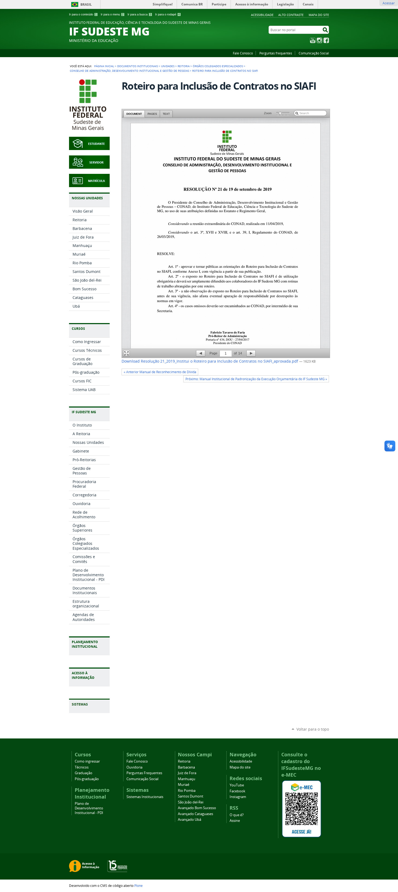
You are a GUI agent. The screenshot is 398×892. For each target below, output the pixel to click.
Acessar (389, 3)
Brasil (86, 4)
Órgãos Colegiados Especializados (218, 66)
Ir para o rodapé (167, 14)
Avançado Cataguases (195, 814)
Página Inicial (104, 66)
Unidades (167, 66)
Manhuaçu (186, 779)
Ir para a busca (139, 14)
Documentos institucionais (137, 66)
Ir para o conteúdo (83, 14)
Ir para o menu (112, 14)
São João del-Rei (190, 802)
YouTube (312, 40)
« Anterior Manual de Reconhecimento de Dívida (160, 372)
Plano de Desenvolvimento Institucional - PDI (89, 808)
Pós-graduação (87, 779)
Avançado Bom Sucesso (197, 808)
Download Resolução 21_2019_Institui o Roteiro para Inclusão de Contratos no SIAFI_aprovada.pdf (210, 361)
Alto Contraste (291, 15)
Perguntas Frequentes (144, 773)
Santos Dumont (190, 796)
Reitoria (184, 66)
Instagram (319, 40)
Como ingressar (87, 761)
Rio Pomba (186, 790)
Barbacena (186, 767)
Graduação (83, 773)
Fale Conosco (243, 53)
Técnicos (82, 767)
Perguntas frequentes (275, 53)
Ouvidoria (134, 767)
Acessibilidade (262, 15)
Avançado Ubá (189, 819)
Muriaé (183, 784)
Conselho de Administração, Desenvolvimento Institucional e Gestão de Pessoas (129, 71)
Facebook (326, 40)
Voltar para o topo (312, 729)
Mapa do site (319, 15)
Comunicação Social (314, 53)
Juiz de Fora (187, 773)
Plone (138, 885)
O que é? (237, 815)
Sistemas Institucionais (144, 797)
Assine (235, 820)
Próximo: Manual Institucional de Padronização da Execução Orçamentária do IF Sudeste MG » (256, 379)
